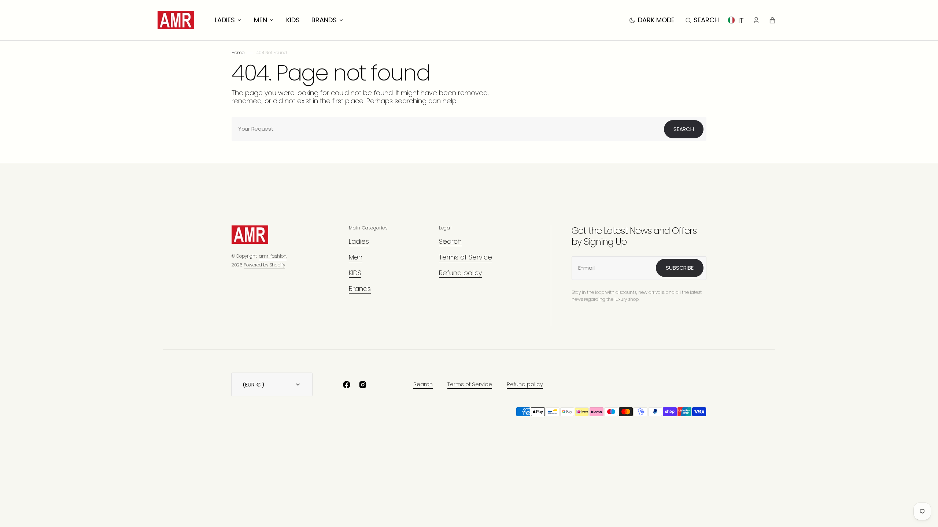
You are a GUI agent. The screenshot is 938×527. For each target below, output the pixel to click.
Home (238, 52)
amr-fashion (273, 256)
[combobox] (469, 129)
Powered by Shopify (264, 265)
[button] (702, 20)
